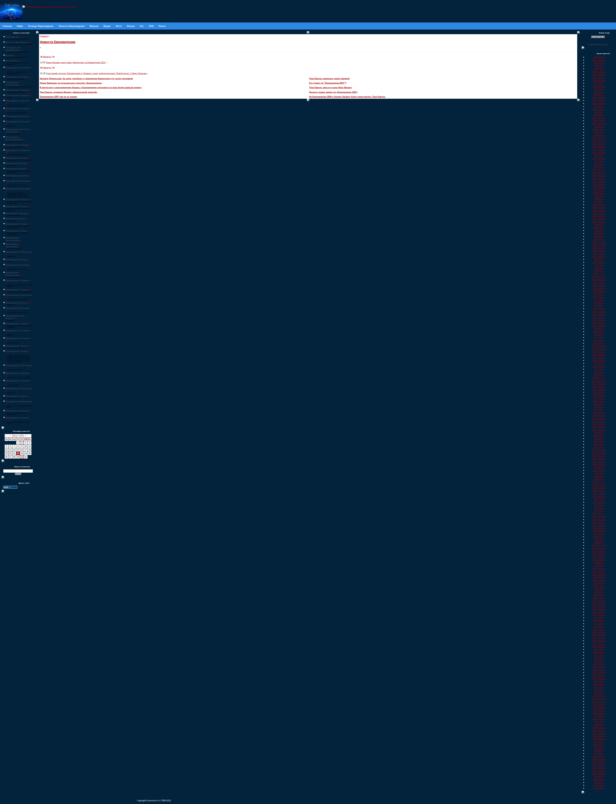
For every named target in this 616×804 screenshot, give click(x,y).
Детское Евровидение (16, 42)
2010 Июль (599, 271)
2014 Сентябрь (599, 415)
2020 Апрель (599, 586)
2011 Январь (599, 288)
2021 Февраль (599, 615)
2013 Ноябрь (599, 387)
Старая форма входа (598, 44)
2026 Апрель (599, 779)
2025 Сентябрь (599, 759)
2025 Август (599, 756)
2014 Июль (599, 410)
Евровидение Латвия (16, 224)
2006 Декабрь (598, 147)
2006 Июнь (599, 135)
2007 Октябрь (598, 176)
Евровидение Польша (16, 289)
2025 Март (599, 742)
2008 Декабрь (598, 216)
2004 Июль (599, 92)
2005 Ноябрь (599, 121)
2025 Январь (599, 736)
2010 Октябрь (598, 280)
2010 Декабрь (598, 285)
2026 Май (598, 782)
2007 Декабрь (598, 181)
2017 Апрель (599, 502)
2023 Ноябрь (599, 704)
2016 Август (599, 482)
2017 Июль (599, 511)
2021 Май (598, 623)
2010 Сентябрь (599, 277)
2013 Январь (599, 358)
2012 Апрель (599, 332)
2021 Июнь (599, 626)
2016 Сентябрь (599, 485)
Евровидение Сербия (16, 323)
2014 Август (599, 413)
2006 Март (599, 127)
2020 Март (599, 583)
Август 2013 (18, 436)
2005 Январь (599, 101)
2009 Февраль (599, 222)
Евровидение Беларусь (17, 108)
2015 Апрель (599, 436)
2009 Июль (599, 236)
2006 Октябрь (598, 141)
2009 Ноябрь (599, 248)
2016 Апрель (599, 470)
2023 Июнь (599, 690)
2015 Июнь (599, 441)
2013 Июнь (599, 372)
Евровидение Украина (17, 351)
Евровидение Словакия (17, 330)
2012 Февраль (599, 326)
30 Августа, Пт (47, 57)
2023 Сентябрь (599, 699)
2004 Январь (599, 77)
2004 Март (599, 83)
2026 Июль (599, 788)
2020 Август (599, 597)
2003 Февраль (599, 60)
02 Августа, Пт (47, 68)
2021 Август (599, 629)
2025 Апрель (599, 745)
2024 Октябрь (598, 727)
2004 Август (599, 95)
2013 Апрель (599, 366)
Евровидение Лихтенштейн (12, 239)
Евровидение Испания (17, 199)
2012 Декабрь (598, 355)
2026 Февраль (599, 774)
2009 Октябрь (598, 245)
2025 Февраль (599, 739)
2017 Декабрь (598, 525)
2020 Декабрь (598, 609)
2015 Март (599, 433)
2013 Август (599, 378)
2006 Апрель (599, 129)
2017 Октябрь (598, 519)
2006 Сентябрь (599, 138)
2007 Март (599, 155)
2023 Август (599, 696)
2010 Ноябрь (599, 283)
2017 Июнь (599, 508)
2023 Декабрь (598, 707)
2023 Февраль (599, 678)
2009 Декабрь (598, 251)
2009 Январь (599, 219)
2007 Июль (599, 167)
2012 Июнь (599, 337)
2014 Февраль (599, 395)
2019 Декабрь (598, 574)
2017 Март (599, 499)
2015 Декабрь (598, 459)
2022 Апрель (599, 652)
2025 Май (598, 748)
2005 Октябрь (598, 118)
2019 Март (599, 563)
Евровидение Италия (16, 206)
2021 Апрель (599, 621)
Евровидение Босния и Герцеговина (17, 130)
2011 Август (599, 309)
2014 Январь (599, 392)
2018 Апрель (599, 537)
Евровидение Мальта (16, 259)
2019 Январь (599, 557)
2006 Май (598, 132)
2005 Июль (599, 115)
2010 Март (599, 259)
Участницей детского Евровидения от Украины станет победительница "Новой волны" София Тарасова (96, 73)
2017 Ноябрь (599, 522)
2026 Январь (599, 771)
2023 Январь (599, 675)
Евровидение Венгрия (17, 145)
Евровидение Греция (16, 158)
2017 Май (598, 505)
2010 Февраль (599, 257)
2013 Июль (599, 375)
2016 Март (599, 467)
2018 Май (598, 540)
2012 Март (599, 329)
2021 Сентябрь (599, 632)
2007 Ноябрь (599, 179)
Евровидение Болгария (17, 121)
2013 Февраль (599, 361)
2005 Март (599, 106)
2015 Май (598, 439)
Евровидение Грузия (16, 163)
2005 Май (598, 112)
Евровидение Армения (17, 100)
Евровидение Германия (17, 150)
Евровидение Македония (18, 252)
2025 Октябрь (598, 762)
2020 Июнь (599, 592)
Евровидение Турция (16, 346)
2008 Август (599, 205)
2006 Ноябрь (599, 144)
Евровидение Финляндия (18, 365)
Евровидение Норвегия (17, 280)
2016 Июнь (599, 476)
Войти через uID (598, 37)
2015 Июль (599, 444)
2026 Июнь (599, 785)
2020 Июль (599, 595)
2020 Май (598, 589)
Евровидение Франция (17, 373)
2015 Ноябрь (599, 456)
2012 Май (598, 335)
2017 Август (599, 514)
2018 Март (599, 534)
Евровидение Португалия (18, 295)
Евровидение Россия (16, 302)
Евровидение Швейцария (18, 401)
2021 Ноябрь (599, 638)
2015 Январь (599, 427)
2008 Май (598, 196)
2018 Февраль (599, 531)
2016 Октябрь (598, 488)
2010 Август (599, 274)
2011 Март (599, 294)
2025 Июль (599, 753)
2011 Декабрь (598, 320)
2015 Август (599, 447)
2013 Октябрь (598, 384)
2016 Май (598, 473)
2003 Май (598, 66)
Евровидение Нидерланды (12, 273)
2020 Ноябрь (599, 606)
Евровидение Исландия (17, 188)
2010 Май (598, 265)
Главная (44, 36)
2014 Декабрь (598, 424)
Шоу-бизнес (11, 60)
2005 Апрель (599, 109)
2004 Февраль (599, 80)
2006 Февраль (599, 124)
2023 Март (599, 681)
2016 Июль (599, 479)
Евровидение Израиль (17, 175)
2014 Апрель (599, 401)
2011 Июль (599, 306)
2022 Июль (599, 661)
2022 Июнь (599, 658)
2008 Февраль (599, 187)
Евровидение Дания (16, 168)
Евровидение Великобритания (14, 138)
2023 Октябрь (598, 701)
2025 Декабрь (598, 768)
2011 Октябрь (598, 314)
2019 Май (598, 566)
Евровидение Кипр (15, 218)
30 (22, 457)
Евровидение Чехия (15, 396)
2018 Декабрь (598, 554)
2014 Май (598, 404)
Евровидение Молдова (17, 265)
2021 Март (599, 618)
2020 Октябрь (598, 603)
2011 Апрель (599, 297)
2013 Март (599, 363)
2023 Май (598, 687)
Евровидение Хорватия (17, 380)
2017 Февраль (599, 496)
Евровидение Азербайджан (12, 83)
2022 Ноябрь (599, 670)
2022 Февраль (599, 647)
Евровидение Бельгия (17, 116)
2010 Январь (599, 254)
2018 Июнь (599, 543)
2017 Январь (599, 493)
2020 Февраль (599, 580)
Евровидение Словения (17, 338)
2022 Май (598, 655)
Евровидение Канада (16, 213)
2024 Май (598, 722)
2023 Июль (599, 693)
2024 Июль (599, 725)
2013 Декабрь (598, 389)
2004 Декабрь (598, 98)
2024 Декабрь (598, 733)
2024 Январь (599, 710)
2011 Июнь (599, 303)
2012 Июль (599, 340)
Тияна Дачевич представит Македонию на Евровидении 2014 (75, 62)
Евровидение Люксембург (12, 245)
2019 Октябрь (598, 569)
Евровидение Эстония (17, 417)
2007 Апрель (599, 158)
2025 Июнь (599, 751)
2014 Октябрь (598, 418)
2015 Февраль (599, 430)
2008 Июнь (599, 199)
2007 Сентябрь (599, 173)
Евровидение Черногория (19, 388)
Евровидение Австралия (18, 67)
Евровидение (12, 37)
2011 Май (598, 300)
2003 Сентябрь (599, 72)
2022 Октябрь (598, 667)
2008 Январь (599, 184)
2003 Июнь (599, 69)
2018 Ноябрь (599, 551)
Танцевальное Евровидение (13, 48)
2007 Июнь (599, 164)
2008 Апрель (599, 193)
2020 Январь (599, 577)
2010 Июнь (599, 268)
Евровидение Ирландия (18, 181)
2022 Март (599, 649)
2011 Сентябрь (599, 311)
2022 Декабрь (598, 673)
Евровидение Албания (17, 90)
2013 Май (598, 369)
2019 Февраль (599, 560)
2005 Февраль (599, 103)
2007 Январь (599, 150)
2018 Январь (599, 528)
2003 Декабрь (598, 75)
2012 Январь (599, 323)
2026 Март (599, 777)
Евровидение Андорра (17, 95)
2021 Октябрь (598, 635)
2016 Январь (599, 462)
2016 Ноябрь (599, 491)
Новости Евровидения (57, 42)
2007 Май (598, 161)
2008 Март (599, 190)
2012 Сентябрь (599, 346)
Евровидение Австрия (17, 77)
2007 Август (599, 170)
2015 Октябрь (598, 453)
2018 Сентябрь (599, 545)
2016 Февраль (599, 465)
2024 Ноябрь (599, 730)
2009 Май (598, 231)
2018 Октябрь (598, 548)
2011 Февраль (599, 291)
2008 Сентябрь (599, 207)
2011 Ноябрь (599, 317)
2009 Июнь (599, 233)
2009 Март (599, 225)
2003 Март (599, 63)
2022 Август (599, 664)
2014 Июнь (599, 407)
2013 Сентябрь (599, 381)
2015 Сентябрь (599, 450)
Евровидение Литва (15, 231)
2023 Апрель (599, 684)
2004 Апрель (599, 86)
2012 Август (599, 343)
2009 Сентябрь (599, 242)
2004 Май (598, 89)
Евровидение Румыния (17, 308)
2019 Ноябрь (599, 571)
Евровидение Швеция (16, 410)
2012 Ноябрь (599, 352)
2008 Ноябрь (599, 213)
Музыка (9, 55)
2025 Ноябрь (599, 765)
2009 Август (599, 239)
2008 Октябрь (598, 210)
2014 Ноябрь (599, 421)
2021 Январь (599, 612)
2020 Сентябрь (599, 600)
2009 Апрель (599, 228)
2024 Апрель (599, 719)
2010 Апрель (599, 262)
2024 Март (599, 716)
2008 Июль (599, 202)
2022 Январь (599, 644)
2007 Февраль (599, 153)
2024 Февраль (599, 713)
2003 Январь (599, 57)
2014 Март (599, 398)
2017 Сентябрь (599, 517)
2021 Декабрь (598, 641)
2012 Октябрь (598, 349)
